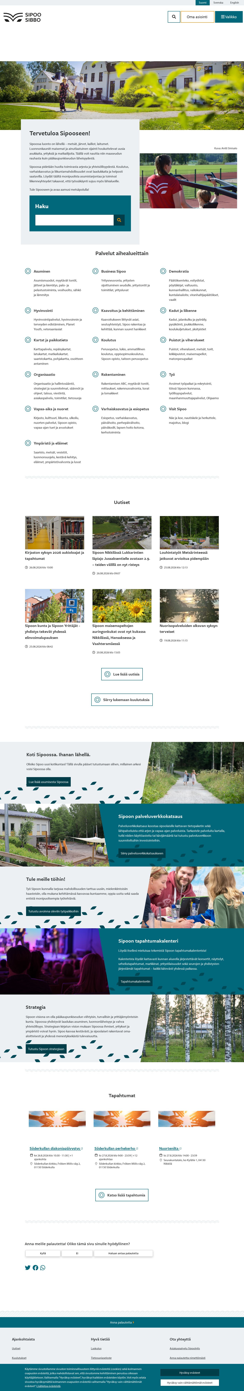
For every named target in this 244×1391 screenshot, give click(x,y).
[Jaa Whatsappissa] (42, 1269)
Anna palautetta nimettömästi (187, 1358)
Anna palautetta (121, 1322)
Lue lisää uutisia (126, 674)
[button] (43, 1253)
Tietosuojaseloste (101, 1358)
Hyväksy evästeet (190, 1372)
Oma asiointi (197, 16)
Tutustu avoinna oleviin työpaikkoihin (53, 911)
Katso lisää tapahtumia (126, 1195)
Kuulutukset (19, 1358)
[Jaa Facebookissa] (35, 1269)
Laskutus (96, 1348)
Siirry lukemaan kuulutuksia (126, 699)
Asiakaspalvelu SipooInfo (185, 1348)
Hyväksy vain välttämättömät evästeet (189, 1382)
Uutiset (16, 1348)
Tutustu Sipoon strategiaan (46, 1049)
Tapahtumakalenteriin (135, 981)
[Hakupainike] (174, 17)
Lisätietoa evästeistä (48, 1386)
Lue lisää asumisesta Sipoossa (48, 782)
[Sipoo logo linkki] (22, 21)
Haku (42, 206)
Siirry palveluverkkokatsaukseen (142, 853)
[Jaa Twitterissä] (28, 1269)
